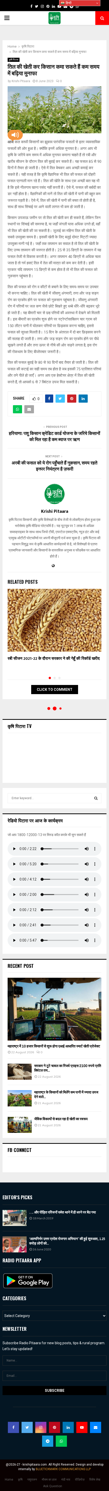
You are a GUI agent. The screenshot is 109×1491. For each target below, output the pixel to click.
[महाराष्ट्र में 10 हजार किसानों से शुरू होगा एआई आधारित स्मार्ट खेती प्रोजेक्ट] (54, 1009)
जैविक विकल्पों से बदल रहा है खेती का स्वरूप (61, 1119)
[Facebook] (13, 1427)
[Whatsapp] (61, 1441)
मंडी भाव (65, 1479)
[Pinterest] (54, 1427)
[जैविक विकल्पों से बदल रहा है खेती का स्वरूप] (20, 1125)
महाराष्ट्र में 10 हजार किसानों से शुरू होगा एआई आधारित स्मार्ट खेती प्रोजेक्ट (54, 1046)
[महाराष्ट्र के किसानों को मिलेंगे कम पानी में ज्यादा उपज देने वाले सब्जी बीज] (20, 1098)
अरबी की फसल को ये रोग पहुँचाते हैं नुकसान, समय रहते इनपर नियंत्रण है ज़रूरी (54, 466)
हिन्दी (68, 3)
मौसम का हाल (49, 1479)
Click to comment (54, 690)
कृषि (20, 1479)
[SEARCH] (95, 798)
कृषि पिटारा (13, 59)
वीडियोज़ (79, 1479)
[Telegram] (47, 1441)
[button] (15, 135)
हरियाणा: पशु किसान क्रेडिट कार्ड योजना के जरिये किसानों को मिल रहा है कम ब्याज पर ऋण (54, 437)
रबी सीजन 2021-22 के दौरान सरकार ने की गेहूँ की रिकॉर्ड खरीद (54, 658)
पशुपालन (32, 1479)
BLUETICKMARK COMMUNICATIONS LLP (63, 1469)
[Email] (95, 1427)
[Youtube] (81, 1427)
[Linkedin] (68, 1427)
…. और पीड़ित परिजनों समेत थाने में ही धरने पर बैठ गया (62, 1212)
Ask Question (52, 1486)
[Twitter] (27, 1427)
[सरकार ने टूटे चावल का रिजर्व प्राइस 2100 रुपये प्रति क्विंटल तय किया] (20, 1072)
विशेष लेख (94, 1479)
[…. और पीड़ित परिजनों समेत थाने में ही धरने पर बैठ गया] (15, 1218)
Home (9, 1479)
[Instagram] (40, 1427)
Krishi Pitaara (21, 81)
